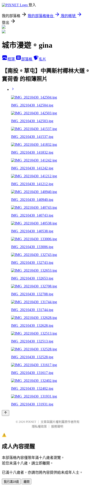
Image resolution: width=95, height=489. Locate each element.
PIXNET (31, 422)
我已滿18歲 (11, 481)
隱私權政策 (39, 426)
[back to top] (5, 413)
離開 (27, 481)
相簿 (11, 59)
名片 (42, 59)
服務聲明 (57, 426)
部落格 (27, 59)
